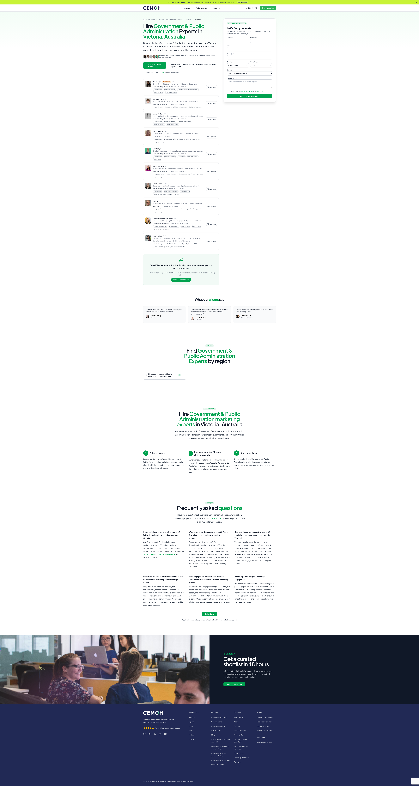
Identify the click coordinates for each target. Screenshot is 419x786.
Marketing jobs (216, 722)
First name (230, 38)
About (236, 722)
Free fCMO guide (217, 764)
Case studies (216, 730)
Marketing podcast (218, 726)
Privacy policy (239, 735)
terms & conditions (247, 91)
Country (229, 62)
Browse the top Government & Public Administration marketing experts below (193, 65)
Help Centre (238, 717)
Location (192, 717)
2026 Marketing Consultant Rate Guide (159, 554)
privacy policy (260, 91)
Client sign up (238, 753)
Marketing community (219, 717)
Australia (189, 20)
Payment (237, 762)
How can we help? (232, 78)
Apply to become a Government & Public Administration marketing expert (209, 620)
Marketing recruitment (265, 717)
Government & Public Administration (170, 20)
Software (192, 735)
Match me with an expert (154, 65)
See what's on (242, 2)
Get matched (269, 8)
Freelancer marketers (264, 722)
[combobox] (238, 65)
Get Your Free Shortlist (234, 684)
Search (191, 739)
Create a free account (181, 280)
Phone (232, 54)
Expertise (192, 722)
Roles (191, 726)
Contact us (216, 518)
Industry (191, 730)
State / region (254, 62)
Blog (213, 735)
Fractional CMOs (263, 726)
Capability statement (241, 758)
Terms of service (240, 730)
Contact (237, 726)
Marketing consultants (264, 730)
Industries (151, 20)
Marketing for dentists (264, 743)
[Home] (144, 20)
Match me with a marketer (249, 96)
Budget (229, 70)
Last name (253, 38)
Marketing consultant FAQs (220, 760)
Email (228, 46)
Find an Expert (209, 614)
